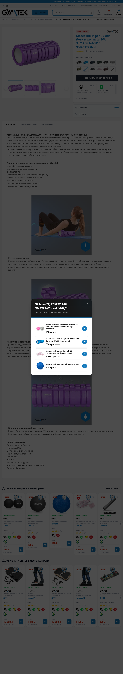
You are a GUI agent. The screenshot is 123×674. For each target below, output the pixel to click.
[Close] (87, 303)
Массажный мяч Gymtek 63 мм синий (62, 364)
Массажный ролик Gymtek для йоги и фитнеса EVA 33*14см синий (62, 340)
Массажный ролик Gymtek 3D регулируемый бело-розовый (59, 352)
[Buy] (84, 328)
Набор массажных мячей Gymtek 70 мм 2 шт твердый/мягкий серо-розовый (61, 326)
